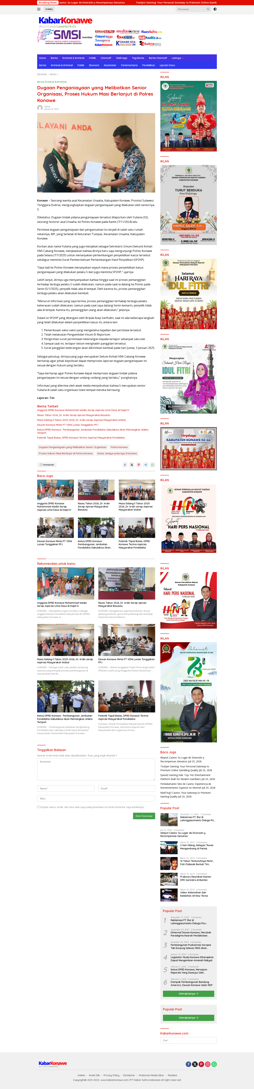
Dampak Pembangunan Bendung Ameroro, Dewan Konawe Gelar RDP (192, 983)
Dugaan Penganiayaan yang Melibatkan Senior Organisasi (72, 447)
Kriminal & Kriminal (73, 58)
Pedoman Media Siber (151, 1075)
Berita (54, 58)
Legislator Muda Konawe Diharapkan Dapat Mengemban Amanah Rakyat (192, 959)
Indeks (49, 9)
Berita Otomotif (158, 58)
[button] (208, 9)
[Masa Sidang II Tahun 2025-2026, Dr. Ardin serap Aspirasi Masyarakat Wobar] (137, 490)
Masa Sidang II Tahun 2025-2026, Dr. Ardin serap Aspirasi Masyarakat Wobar (81, 420)
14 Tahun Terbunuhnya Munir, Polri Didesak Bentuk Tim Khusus (196, 862)
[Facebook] (188, 1064)
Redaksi (172, 1075)
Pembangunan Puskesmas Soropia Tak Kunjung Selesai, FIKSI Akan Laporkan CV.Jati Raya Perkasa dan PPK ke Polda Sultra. (192, 946)
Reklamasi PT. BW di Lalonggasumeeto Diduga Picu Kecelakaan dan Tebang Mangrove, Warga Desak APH (197, 819)
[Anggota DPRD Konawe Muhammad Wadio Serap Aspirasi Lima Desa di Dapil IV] (55, 490)
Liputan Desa (167, 65)
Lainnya (176, 58)
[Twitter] (195, 1064)
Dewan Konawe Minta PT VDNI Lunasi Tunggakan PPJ (67, 424)
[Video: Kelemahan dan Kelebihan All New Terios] (169, 895)
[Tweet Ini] (131, 464)
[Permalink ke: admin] (40, 107)
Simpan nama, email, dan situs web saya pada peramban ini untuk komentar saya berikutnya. (92, 807)
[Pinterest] (201, 1064)
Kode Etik (94, 1075)
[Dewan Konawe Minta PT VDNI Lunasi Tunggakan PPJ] (55, 527)
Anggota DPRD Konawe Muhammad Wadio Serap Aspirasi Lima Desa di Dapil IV (83, 410)
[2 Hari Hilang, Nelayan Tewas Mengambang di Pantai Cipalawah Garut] (169, 847)
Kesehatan (110, 65)
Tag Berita (138, 58)
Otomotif (106, 58)
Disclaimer (129, 1075)
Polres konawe (119, 447)
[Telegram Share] (145, 464)
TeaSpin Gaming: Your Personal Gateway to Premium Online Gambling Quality (132, 2)
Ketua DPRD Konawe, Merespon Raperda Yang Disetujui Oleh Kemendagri (189, 971)
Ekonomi (94, 65)
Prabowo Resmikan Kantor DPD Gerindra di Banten (195, 878)
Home (42, 58)
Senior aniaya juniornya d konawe (117, 453)
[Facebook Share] (125, 464)
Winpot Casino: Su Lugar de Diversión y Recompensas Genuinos (182, 834)
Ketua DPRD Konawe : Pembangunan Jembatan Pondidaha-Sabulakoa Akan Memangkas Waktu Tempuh (92, 431)
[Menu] (39, 9)
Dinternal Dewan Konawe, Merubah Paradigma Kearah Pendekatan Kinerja (191, 934)
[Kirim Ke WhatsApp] (152, 464)
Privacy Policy (111, 1075)
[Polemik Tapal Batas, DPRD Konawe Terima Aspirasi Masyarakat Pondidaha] (137, 527)
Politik (92, 58)
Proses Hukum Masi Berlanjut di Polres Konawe (66, 453)
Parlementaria (129, 65)
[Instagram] (207, 1064)
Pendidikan (148, 65)
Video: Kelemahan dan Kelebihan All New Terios (194, 894)
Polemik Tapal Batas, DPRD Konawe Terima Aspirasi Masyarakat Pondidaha (81, 437)
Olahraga (121, 58)
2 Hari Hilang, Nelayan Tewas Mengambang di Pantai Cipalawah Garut (196, 847)
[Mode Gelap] (215, 9)
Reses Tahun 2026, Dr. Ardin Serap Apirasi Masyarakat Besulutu (73, 415)
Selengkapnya (187, 993)
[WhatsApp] (214, 1064)
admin (47, 106)
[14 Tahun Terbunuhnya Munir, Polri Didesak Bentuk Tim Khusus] (169, 863)
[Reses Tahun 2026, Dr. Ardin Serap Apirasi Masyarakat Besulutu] (96, 490)
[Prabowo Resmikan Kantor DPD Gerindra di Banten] (169, 879)
